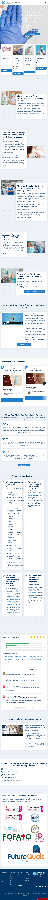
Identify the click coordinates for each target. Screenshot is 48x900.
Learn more (27, 36)
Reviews (18, 881)
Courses (10, 878)
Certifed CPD (35, 592)
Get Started (6, 70)
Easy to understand (8, 656)
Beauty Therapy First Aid (15, 590)
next (44, 383)
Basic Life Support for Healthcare (36, 283)
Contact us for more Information (34, 291)
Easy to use (39, 656)
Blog (2, 878)
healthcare (32, 492)
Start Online (12, 400)
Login (18, 874)
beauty (31, 494)
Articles (18, 878)
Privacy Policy (28, 874)
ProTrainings (17, 893)
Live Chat (43, 899)
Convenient (16, 659)
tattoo (40, 492)
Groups (10, 880)
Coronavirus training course (13, 612)
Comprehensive (7, 659)
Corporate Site (4, 881)
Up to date (32, 656)
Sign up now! (23, 465)
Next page (28, 707)
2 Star (4, 649)
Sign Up (18, 876)
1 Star (4, 650)
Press (2, 876)
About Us (2, 874)
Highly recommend (26, 659)
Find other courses (23, 344)
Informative (18, 656)
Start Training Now (31, 34)
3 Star (4, 647)
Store (10, 882)
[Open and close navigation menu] (45, 2)
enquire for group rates (10, 429)
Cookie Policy (27, 883)
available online (30, 198)
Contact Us (19, 883)
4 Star (4, 645)
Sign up (4, 427)
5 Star (4, 643)
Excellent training (37, 659)
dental (36, 492)
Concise (25, 656)
